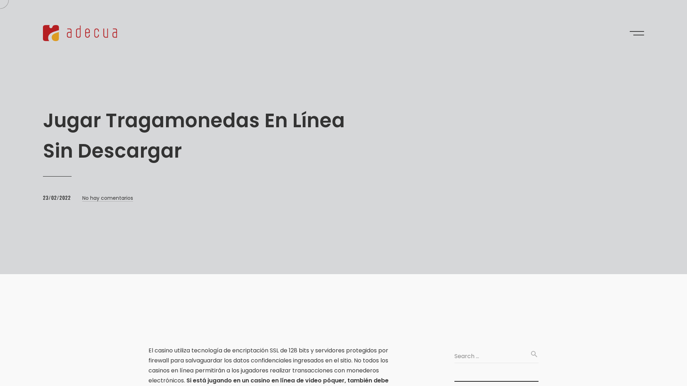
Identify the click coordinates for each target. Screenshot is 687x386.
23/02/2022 (57, 197)
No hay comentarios (107, 198)
